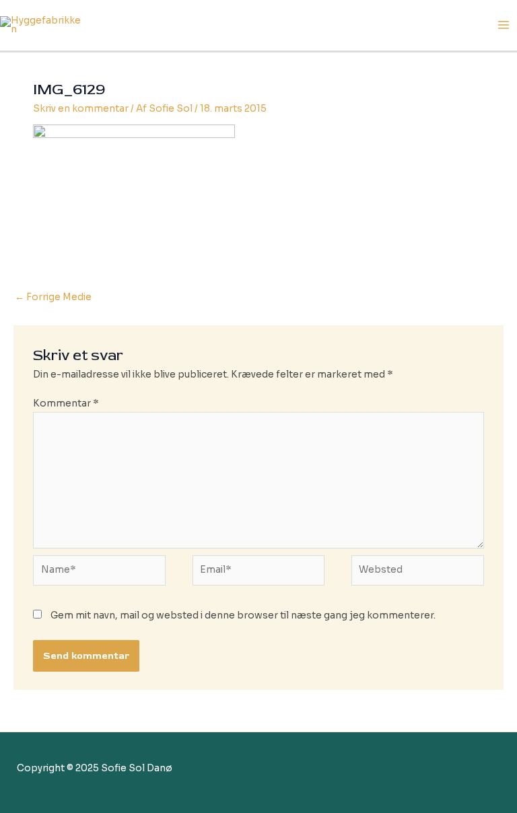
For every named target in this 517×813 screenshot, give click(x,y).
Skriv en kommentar (81, 108)
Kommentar (66, 403)
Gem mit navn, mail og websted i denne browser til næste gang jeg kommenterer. (243, 615)
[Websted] (417, 573)
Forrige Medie (53, 297)
